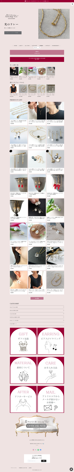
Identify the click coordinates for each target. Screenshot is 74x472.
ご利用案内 (41, 45)
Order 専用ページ (13, 323)
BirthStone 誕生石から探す (15, 317)
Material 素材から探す (14, 310)
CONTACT (47, 45)
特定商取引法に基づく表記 (23, 467)
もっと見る (37, 298)
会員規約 (30, 467)
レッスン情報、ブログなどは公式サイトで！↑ (37, 439)
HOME (15, 45)
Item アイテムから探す (14, 307)
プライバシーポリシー (14, 467)
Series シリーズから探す (14, 320)
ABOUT (21, 45)
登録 (44, 460)
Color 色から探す (13, 313)
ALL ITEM (27, 45)
